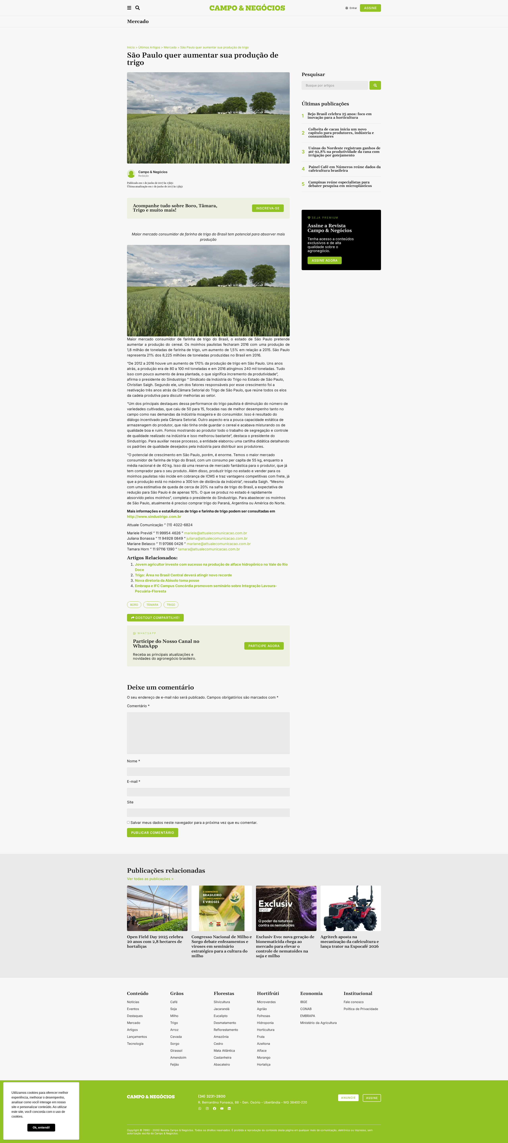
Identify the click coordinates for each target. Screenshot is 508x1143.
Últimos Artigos (149, 47)
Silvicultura (222, 1002)
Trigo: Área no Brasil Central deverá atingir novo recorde (183, 575)
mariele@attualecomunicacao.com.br (215, 533)
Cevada (176, 1037)
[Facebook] (214, 1108)
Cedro (218, 1044)
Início (131, 47)
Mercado (138, 22)
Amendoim (178, 1057)
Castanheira (222, 1057)
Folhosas (263, 1016)
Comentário (138, 706)
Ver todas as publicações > (150, 879)
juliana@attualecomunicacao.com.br (217, 538)
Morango (263, 1057)
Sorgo (174, 1044)
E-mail (133, 781)
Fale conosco (354, 1002)
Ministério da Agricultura (318, 1023)
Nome (133, 761)
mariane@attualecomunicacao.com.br (219, 544)
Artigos (132, 1030)
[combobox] (335, 85)
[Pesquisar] (375, 85)
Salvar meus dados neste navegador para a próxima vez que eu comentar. (194, 822)
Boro (134, 604)
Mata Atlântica (224, 1050)
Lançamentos (137, 1037)
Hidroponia (265, 1023)
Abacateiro (222, 1064)
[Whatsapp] (200, 1108)
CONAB (306, 1009)
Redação (143, 175)
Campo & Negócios (152, 172)
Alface (262, 1050)
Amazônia (221, 1037)
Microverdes (266, 1002)
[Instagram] (207, 1108)
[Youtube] (222, 1108)
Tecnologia (135, 1044)
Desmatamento (225, 1023)
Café (173, 1002)
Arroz (174, 1030)
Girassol (176, 1050)
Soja (173, 1009)
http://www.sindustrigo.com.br (154, 516)
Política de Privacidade (361, 1009)
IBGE (303, 1002)
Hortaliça (263, 1064)
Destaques (135, 1016)
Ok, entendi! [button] (41, 1127)
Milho (174, 1016)
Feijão (174, 1064)
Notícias (133, 1002)
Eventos (133, 1009)
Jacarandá (221, 1009)
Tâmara (152, 604)
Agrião (262, 1009)
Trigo (171, 604)
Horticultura (265, 1030)
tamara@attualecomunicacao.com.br (209, 549)
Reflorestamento (226, 1030)
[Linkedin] (229, 1108)
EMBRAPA (307, 1016)
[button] (129, 8)
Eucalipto (221, 1016)
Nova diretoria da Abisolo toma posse (167, 580)
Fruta (261, 1037)
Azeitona (263, 1044)
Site (130, 802)
